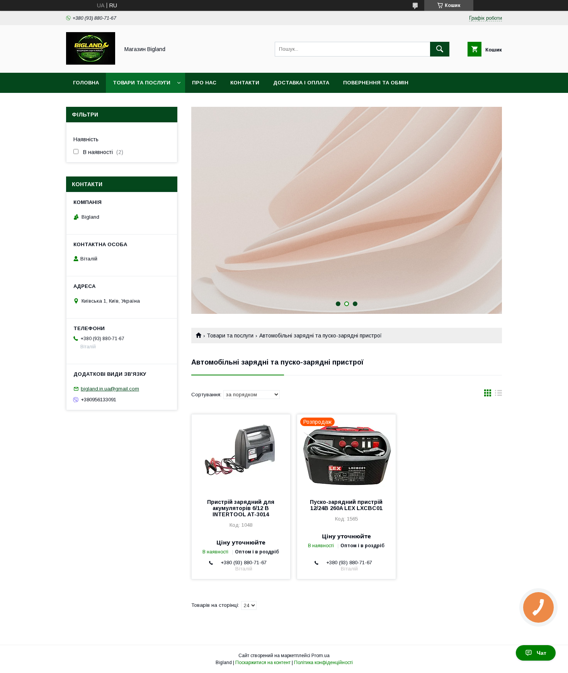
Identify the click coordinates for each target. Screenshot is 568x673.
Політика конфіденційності (323, 662)
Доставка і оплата (301, 83)
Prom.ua (320, 655)
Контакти (244, 83)
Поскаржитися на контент (263, 662)
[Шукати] (439, 49)
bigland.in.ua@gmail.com (110, 389)
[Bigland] (90, 63)
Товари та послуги (141, 83)
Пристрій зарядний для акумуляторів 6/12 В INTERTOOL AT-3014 (240, 508)
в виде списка (498, 394)
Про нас (204, 83)
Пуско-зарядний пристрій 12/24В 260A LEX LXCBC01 (346, 505)
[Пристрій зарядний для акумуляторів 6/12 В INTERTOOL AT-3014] (241, 453)
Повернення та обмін (375, 83)
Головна (86, 83)
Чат (541, 653)
